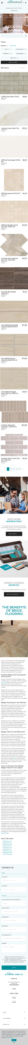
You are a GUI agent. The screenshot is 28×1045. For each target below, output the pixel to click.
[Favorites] (23, 2)
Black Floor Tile (7, 841)
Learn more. (9, 1037)
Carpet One (4, 16)
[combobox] (13, 36)
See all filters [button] (13, 62)
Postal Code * (5, 926)
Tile (16, 16)
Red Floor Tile (7, 849)
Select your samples (13, 594)
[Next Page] (22, 469)
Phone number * (6, 908)
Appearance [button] (20, 53)
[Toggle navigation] (2, 3)
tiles (15, 758)
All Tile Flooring (7, 854)
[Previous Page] (5, 469)
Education (6, 1024)
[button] (20, 2)
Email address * (5, 917)
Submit (14, 967)
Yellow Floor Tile (7, 852)
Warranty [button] (6, 53)
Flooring (11, 16)
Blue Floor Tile (7, 842)
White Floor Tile (7, 851)
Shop (4, 1012)
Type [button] (6, 49)
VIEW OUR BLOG (12, 533)
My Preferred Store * (6, 935)
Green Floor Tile (7, 847)
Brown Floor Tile (7, 844)
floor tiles (3, 682)
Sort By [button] (22, 67)
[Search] (26, 36)
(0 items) (25, 2)
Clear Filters (13, 45)
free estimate (5, 833)
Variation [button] (13, 58)
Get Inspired (6, 1018)
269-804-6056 (14, 10)
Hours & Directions (14, 984)
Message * (4, 943)
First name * (4, 876)
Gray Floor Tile (7, 846)
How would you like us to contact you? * (11, 899)
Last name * (4, 885)
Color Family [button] (20, 49)
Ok (14, 1040)
